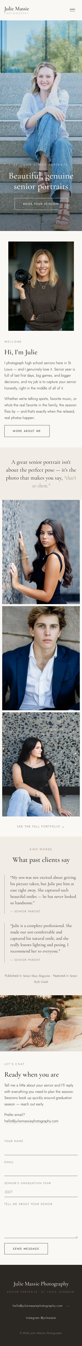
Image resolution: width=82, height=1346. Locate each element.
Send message (26, 1249)
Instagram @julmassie (41, 1318)
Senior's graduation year (27, 1183)
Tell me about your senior (28, 1204)
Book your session (41, 204)
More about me (27, 431)
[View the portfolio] (41, 552)
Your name (13, 1141)
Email (9, 1162)
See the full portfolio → (41, 826)
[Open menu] (72, 10)
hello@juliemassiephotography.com (31, 1121)
